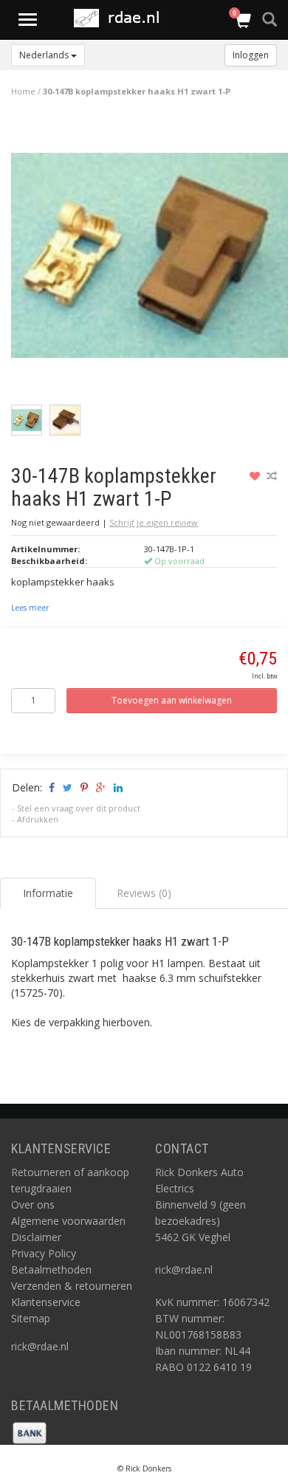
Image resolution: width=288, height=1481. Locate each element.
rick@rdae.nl (40, 1346)
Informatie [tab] (48, 893)
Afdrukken (37, 819)
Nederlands (45, 55)
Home (23, 91)
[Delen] (50, 787)
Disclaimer (36, 1237)
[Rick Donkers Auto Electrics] (121, 18)
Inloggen (251, 55)
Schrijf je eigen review (153, 522)
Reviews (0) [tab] (144, 893)
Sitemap (30, 1318)
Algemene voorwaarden (68, 1221)
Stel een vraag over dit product (78, 808)
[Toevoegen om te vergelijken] (272, 476)
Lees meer (30, 607)
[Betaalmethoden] (29, 1431)
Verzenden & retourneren (71, 1286)
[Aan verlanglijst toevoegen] (257, 476)
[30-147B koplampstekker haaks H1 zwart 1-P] (149, 259)
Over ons (33, 1204)
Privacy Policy (43, 1253)
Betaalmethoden (51, 1269)
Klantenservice (45, 1302)
